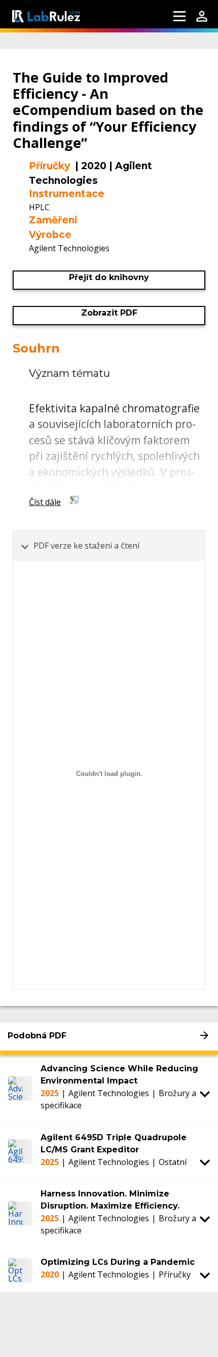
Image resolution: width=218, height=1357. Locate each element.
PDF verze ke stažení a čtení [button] (86, 545)
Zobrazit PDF (109, 313)
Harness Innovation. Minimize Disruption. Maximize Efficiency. (110, 1200)
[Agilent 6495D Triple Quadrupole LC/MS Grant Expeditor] (20, 1151)
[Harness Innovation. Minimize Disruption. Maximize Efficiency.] (20, 1213)
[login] (202, 16)
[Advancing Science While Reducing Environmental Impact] (20, 1088)
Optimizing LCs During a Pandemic (118, 1262)
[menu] (179, 16)
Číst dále (45, 502)
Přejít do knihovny (109, 277)
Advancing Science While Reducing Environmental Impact (119, 1074)
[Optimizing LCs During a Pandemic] (20, 1270)
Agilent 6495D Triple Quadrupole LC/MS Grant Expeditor (114, 1143)
